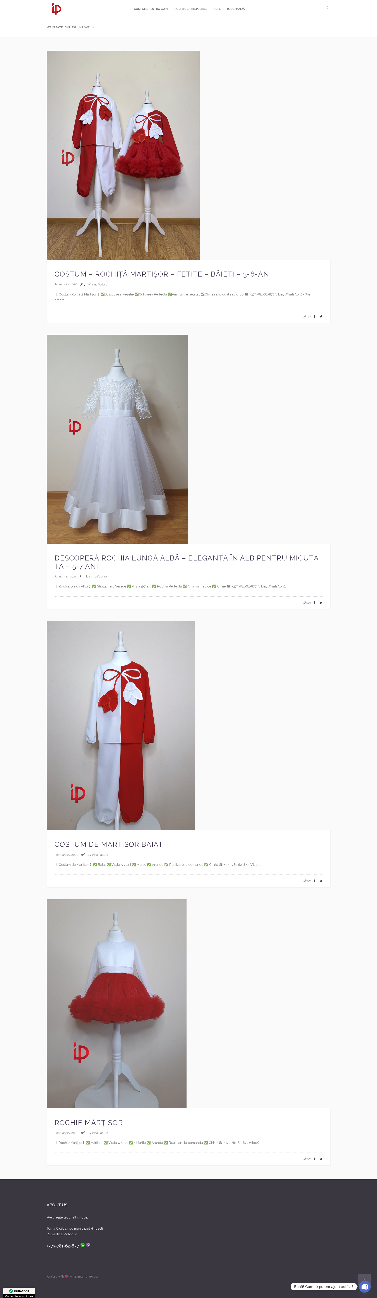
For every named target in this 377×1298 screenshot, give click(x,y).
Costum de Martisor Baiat (109, 844)
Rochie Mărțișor (89, 1123)
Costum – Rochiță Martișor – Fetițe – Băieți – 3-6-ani (163, 274)
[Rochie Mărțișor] (117, 1004)
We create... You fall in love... (69, 27)
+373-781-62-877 (63, 1246)
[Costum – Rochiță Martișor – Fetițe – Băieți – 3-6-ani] (123, 155)
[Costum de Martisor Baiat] (121, 725)
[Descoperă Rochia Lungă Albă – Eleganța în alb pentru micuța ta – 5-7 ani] (117, 439)
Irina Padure (99, 284)
